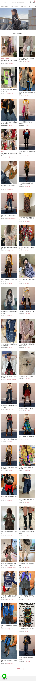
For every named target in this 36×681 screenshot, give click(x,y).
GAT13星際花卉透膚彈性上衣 (9, 439)
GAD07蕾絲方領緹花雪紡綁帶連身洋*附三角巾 (27, 59)
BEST (30, 6)
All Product (24, 6)
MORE (18, 669)
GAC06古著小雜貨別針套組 (26, 376)
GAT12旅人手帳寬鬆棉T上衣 (26, 311)
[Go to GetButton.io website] (4, 679)
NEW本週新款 (5, 6)
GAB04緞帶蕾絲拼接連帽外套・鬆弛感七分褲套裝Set (8, 564)
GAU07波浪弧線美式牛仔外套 (27, 408)
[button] (2, 2)
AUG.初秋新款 (14, 6)
